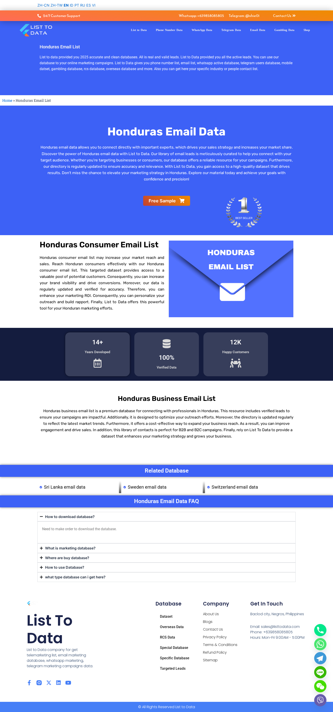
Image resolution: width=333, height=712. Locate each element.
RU (82, 5)
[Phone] (320, 630)
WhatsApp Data (202, 30)
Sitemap (210, 660)
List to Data (139, 30)
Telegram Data (231, 30)
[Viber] (320, 700)
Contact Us (213, 629)
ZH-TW (57, 5)
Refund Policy (215, 652)
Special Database (174, 648)
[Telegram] (320, 658)
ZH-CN (43, 5)
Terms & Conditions (220, 644)
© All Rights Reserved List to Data (166, 707)
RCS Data (167, 637)
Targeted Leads (173, 668)
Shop (307, 30)
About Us (211, 614)
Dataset (166, 616)
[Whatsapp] (320, 644)
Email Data (257, 30)
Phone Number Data (169, 30)
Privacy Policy (215, 637)
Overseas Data (172, 627)
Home (7, 100)
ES (88, 5)
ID (71, 5)
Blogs (207, 621)
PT (77, 5)
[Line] (320, 672)
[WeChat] (320, 686)
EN (66, 5)
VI (93, 5)
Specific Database (174, 658)
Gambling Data (284, 30)
